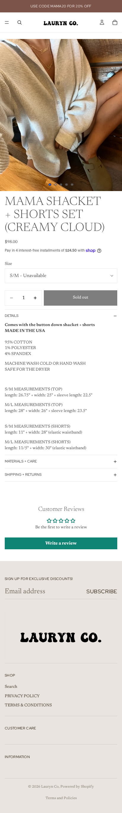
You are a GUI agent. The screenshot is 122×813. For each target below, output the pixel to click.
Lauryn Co (50, 786)
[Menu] (7, 22)
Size (8, 264)
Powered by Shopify (77, 786)
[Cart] (114, 22)
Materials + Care (21, 461)
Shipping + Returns (23, 474)
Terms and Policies (61, 798)
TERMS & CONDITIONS (28, 705)
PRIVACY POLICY (22, 696)
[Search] (19, 22)
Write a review (61, 543)
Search (11, 687)
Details (11, 315)
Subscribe (101, 591)
